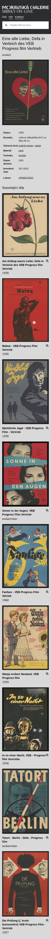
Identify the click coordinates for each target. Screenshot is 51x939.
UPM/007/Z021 (26, 178)
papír (21, 150)
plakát (38, 146)
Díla (4, 17)
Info (11, 17)
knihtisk (22, 155)
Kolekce (19, 17)
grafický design (26, 146)
